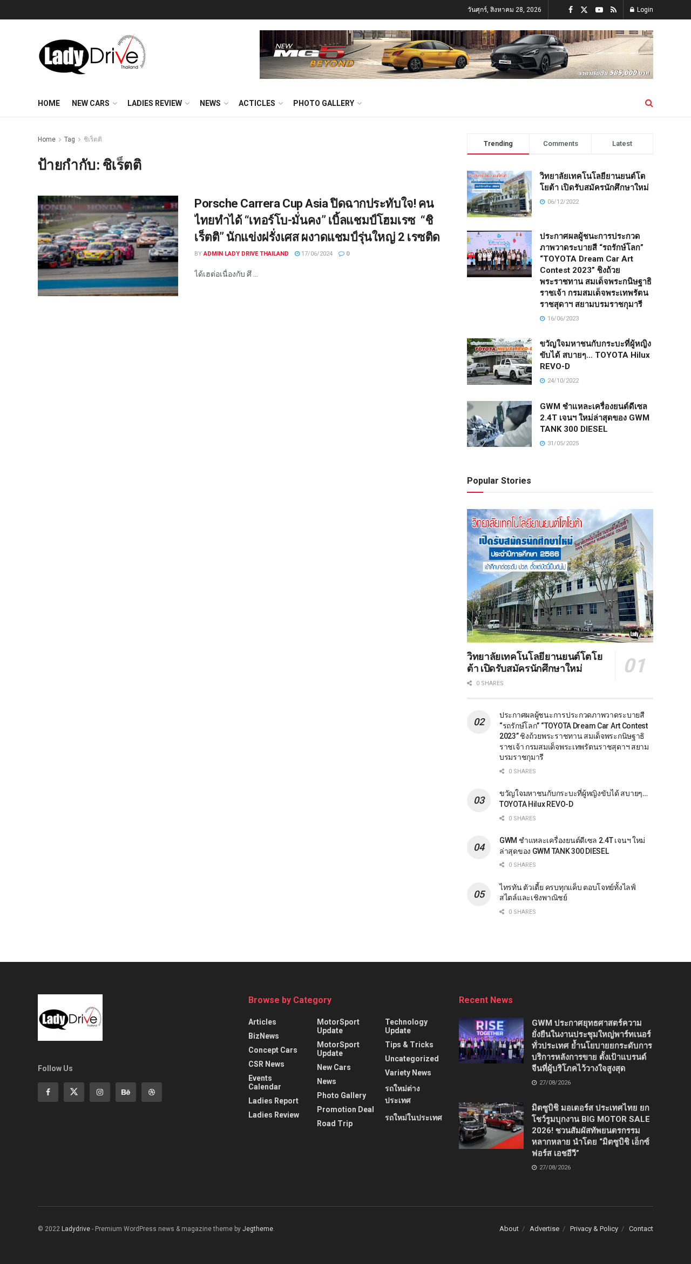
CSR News (266, 1064)
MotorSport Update (338, 1026)
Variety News (408, 1072)
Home (49, 103)
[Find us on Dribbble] (151, 1092)
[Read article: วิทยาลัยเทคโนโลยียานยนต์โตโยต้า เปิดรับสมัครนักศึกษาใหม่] (560, 576)
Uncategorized (412, 1058)
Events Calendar (264, 1082)
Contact (641, 1229)
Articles (262, 1022)
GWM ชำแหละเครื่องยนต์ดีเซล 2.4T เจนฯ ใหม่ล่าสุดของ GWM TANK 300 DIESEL (594, 418)
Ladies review (154, 103)
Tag (69, 139)
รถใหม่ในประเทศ (413, 1117)
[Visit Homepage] (92, 54)
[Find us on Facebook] (570, 10)
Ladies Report (273, 1100)
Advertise (544, 1229)
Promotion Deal (345, 1109)
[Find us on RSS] (614, 10)
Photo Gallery (323, 103)
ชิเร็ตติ (93, 139)
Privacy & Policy (594, 1229)
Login (644, 10)
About (509, 1229)
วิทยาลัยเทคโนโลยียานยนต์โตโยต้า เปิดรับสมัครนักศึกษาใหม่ (534, 662)
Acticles (257, 103)
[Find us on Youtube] (599, 10)
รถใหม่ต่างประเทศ (402, 1094)
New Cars (91, 103)
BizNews (263, 1036)
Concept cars (272, 1050)
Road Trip (335, 1123)
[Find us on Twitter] (584, 10)
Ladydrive (76, 1229)
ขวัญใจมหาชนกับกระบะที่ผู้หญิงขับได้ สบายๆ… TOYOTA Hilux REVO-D (595, 355)
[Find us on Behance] (126, 1092)
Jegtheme (257, 1229)
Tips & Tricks (409, 1044)
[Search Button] (649, 103)
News (210, 103)
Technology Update (406, 1026)
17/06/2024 (316, 253)
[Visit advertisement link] (456, 54)
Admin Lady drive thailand (246, 253)
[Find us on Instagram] (100, 1092)
